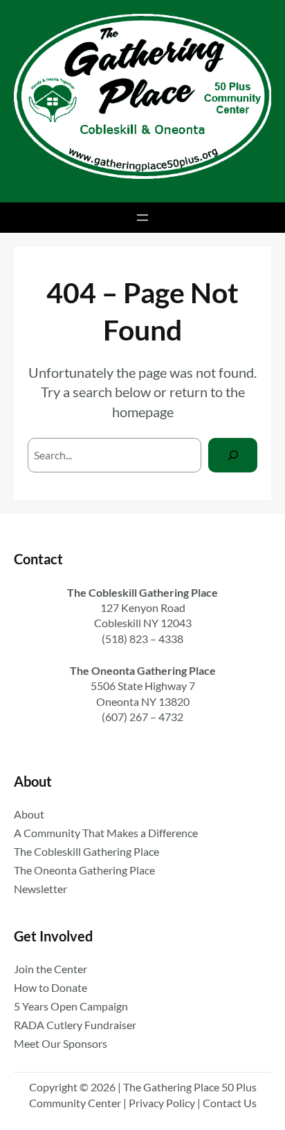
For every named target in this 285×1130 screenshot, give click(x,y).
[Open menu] (142, 217)
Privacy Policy (162, 1102)
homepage (143, 411)
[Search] (232, 455)
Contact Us (230, 1102)
